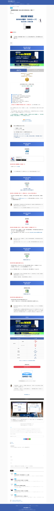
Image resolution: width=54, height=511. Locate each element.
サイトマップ (33, 505)
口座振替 (30, 432)
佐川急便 (18, 166)
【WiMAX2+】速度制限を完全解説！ (16, 500)
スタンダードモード (13, 430)
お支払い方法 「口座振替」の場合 (18, 70)
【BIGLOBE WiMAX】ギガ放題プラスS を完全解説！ (21, 490)
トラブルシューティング (37, 430)
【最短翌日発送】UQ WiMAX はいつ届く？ (17, 501)
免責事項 (30, 505)
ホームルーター (17, 432)
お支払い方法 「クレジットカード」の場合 (35, 70)
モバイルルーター (23, 432)
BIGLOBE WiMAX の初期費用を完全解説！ (20, 485)
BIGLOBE (12, 442)
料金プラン (36, 432)
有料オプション (40, 432)
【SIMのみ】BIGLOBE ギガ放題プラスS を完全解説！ (21, 480)
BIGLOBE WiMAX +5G (28, 67)
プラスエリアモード (13, 432)
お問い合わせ (37, 505)
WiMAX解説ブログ (11, 1)
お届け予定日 (12, 443)
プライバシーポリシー (21, 505)
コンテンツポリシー (26, 505)
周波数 (32, 432)
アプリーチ (26, 158)
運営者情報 (17, 505)
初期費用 (27, 432)
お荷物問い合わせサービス (22, 198)
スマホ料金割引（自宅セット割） (29, 430)
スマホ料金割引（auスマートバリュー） (20, 430)
